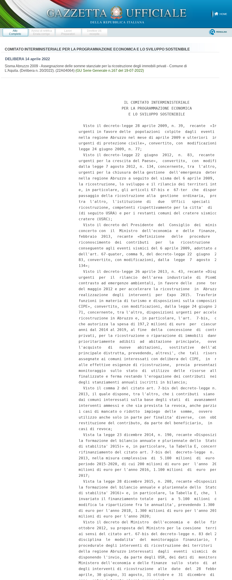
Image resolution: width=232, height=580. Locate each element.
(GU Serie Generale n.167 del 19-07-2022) (109, 70)
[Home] (116, 13)
